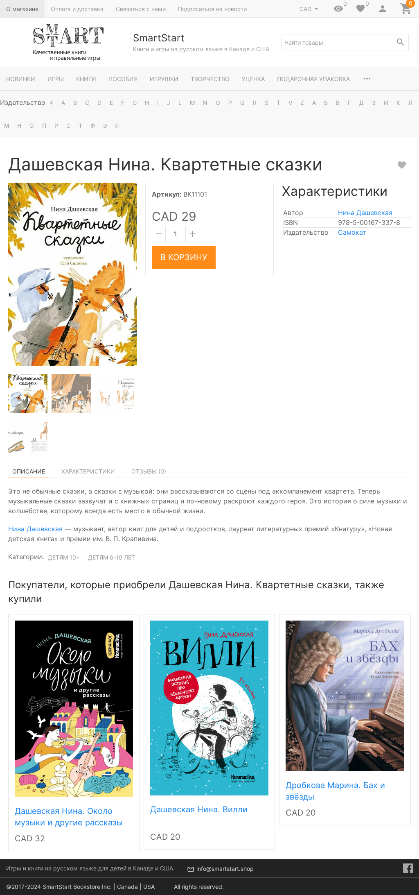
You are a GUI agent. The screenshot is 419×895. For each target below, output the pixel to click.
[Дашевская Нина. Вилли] (209, 707)
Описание (28, 471)
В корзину (183, 257)
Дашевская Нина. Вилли (199, 809)
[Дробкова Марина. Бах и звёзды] (345, 695)
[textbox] (345, 42)
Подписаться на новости (212, 8)
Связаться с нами (141, 8)
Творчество (210, 78)
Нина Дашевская (365, 212)
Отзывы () (148, 471)
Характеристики (88, 471)
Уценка (253, 78)
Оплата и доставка (77, 8)
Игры (55, 78)
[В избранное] (402, 165)
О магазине (22, 8)
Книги (86, 78)
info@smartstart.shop (225, 868)
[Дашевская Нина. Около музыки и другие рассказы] (74, 708)
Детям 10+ (64, 557)
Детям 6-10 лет (111, 557)
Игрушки (164, 78)
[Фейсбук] (408, 868)
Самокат (352, 232)
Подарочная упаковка (313, 78)
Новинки (20, 78)
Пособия (122, 78)
